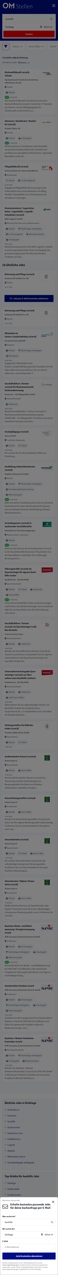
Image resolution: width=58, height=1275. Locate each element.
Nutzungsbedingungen (11, 1265)
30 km (47, 1234)
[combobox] (26, 1222)
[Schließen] (53, 1201)
